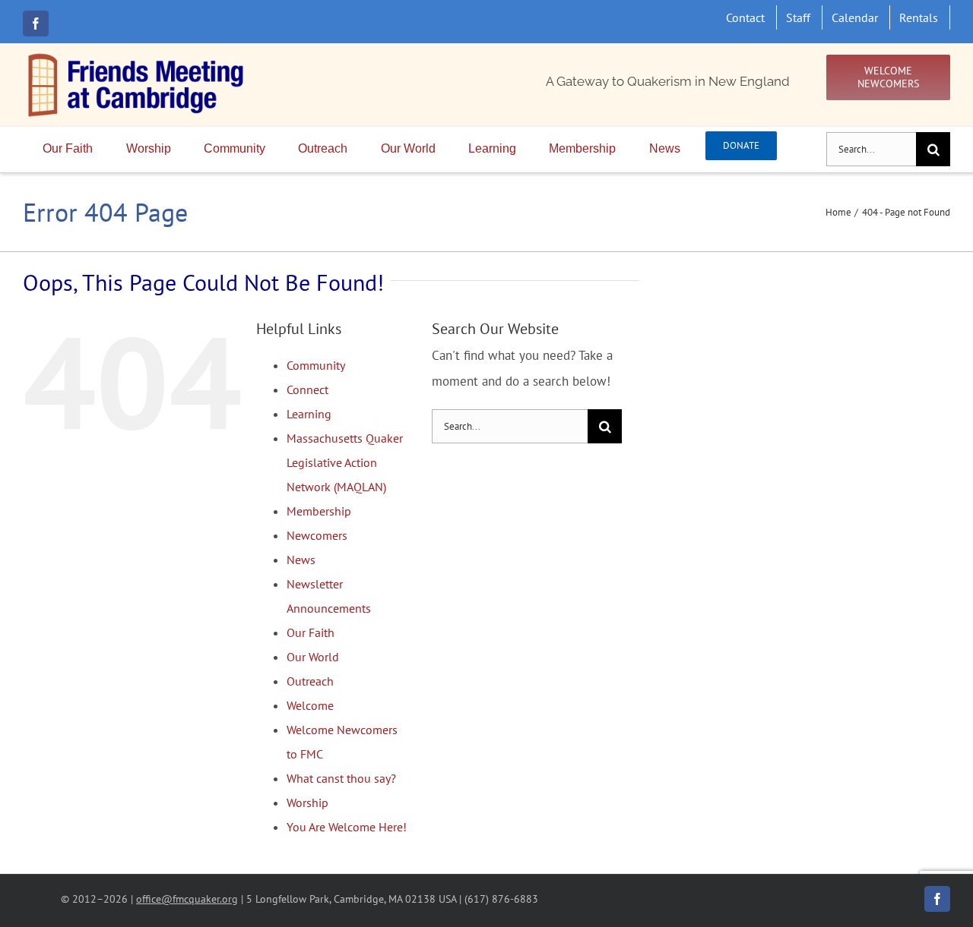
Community (316, 365)
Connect (307, 389)
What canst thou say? (341, 778)
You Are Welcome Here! (347, 826)
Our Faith (310, 632)
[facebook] (36, 23)
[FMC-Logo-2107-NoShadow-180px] (137, 57)
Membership (319, 511)
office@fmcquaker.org (187, 898)
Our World (313, 656)
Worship (307, 802)
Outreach (310, 681)
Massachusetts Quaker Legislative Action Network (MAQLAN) (345, 462)
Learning (309, 413)
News (301, 559)
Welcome (310, 705)
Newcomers (317, 535)
